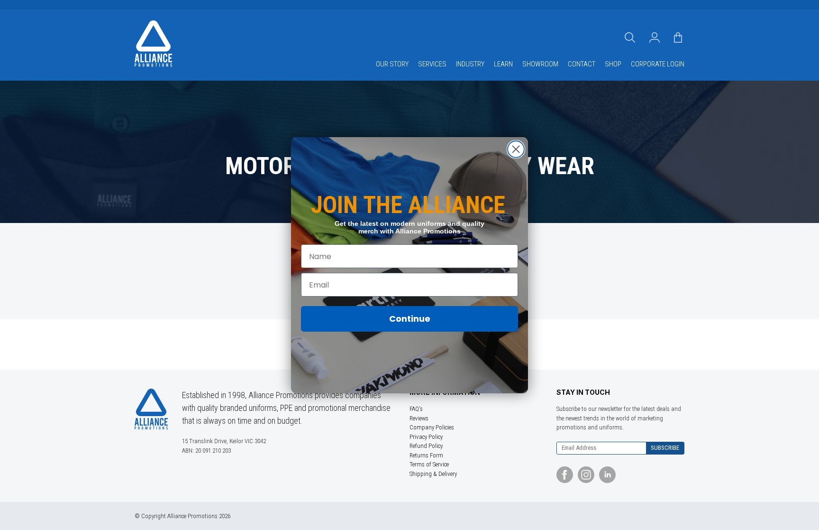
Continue (409, 319)
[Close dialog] (516, 149)
